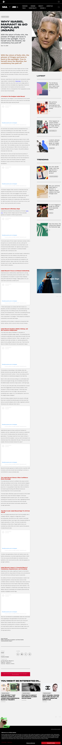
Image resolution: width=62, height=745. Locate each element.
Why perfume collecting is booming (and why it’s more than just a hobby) (55, 105)
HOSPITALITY (33, 8)
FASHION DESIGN (5, 16)
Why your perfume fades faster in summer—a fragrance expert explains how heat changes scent (54, 189)
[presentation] (57, 296)
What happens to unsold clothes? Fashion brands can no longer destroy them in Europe (54, 124)
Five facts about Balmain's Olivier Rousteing (29, 697)
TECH (24, 8)
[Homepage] (3, 1)
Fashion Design (5, 656)
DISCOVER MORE (55, 283)
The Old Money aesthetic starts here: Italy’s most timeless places (54, 85)
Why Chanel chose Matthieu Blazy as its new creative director (51, 697)
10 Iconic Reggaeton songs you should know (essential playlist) (55, 207)
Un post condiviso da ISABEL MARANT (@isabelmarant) (15, 124)
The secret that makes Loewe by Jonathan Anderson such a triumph (10, 697)
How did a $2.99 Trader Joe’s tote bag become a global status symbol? (54, 170)
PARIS (2, 652)
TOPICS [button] (42, 8)
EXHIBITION (51, 148)
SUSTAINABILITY (52, 130)
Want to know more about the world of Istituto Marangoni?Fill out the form (15, 674)
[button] (59, 7)
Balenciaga (18, 81)
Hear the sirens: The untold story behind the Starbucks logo (55, 225)
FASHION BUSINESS (53, 176)
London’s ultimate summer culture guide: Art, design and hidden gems (54, 142)
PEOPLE (51, 212)
